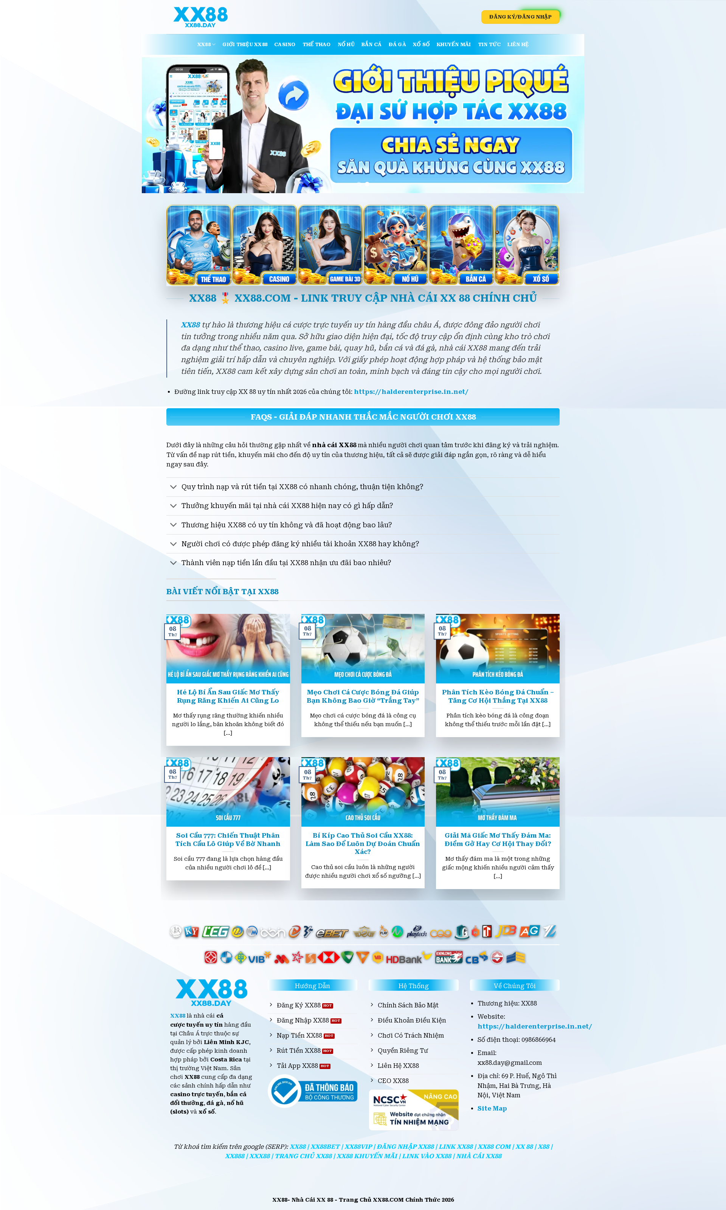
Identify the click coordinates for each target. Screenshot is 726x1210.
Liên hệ (518, 44)
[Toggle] (173, 488)
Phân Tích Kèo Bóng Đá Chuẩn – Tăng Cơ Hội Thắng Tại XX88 (498, 696)
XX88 (204, 44)
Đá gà (397, 44)
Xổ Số (421, 44)
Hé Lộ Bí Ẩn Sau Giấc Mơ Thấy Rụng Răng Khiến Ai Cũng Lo (228, 696)
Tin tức (489, 44)
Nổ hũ (346, 44)
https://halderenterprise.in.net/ (411, 391)
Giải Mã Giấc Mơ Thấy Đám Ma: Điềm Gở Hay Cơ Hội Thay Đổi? (498, 839)
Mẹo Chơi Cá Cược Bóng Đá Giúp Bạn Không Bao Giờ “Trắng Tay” (363, 696)
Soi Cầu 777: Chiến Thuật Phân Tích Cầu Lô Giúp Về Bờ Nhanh (228, 839)
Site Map (492, 1108)
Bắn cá (371, 44)
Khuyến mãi (454, 44)
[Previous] (160, 124)
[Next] (565, 124)
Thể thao (316, 44)
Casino (285, 44)
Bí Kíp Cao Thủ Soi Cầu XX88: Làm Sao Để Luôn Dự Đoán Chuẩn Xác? (363, 843)
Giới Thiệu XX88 (244, 44)
